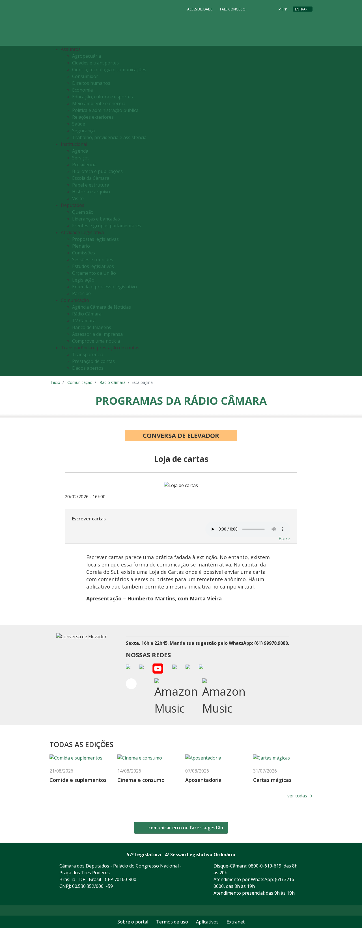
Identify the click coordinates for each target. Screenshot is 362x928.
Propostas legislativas (95, 239)
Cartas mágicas (272, 779)
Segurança (83, 130)
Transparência (87, 354)
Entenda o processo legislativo (104, 287)
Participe (81, 293)
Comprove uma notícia (96, 341)
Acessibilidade (199, 9)
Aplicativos (207, 922)
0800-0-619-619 (264, 866)
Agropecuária (86, 56)
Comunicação (79, 382)
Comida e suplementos (78, 779)
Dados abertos (88, 368)
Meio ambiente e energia (98, 103)
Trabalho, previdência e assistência (109, 137)
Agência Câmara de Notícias (101, 307)
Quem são (83, 212)
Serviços (81, 158)
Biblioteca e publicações (97, 171)
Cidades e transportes (95, 63)
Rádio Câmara (87, 314)
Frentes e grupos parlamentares (106, 225)
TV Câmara (84, 320)
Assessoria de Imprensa (97, 334)
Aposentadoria (203, 779)
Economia (82, 90)
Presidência (84, 164)
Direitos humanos (91, 83)
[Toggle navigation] (307, 211)
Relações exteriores (93, 117)
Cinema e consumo (141, 779)
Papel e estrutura (90, 185)
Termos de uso (172, 922)
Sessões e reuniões (92, 259)
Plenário (81, 246)
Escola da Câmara (90, 178)
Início (55, 382)
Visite (78, 198)
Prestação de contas (93, 361)
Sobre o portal (132, 922)
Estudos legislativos (93, 266)
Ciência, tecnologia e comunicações (109, 69)
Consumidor (85, 76)
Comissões (83, 253)
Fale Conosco (232, 9)
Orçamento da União (94, 273)
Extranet (236, 922)
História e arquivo (91, 192)
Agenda (80, 151)
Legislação (83, 280)
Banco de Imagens (91, 327)
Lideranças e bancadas (96, 219)
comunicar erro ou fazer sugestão (185, 828)
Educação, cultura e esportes (102, 97)
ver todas (300, 796)
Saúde (78, 124)
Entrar (301, 9)
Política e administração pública (105, 110)
